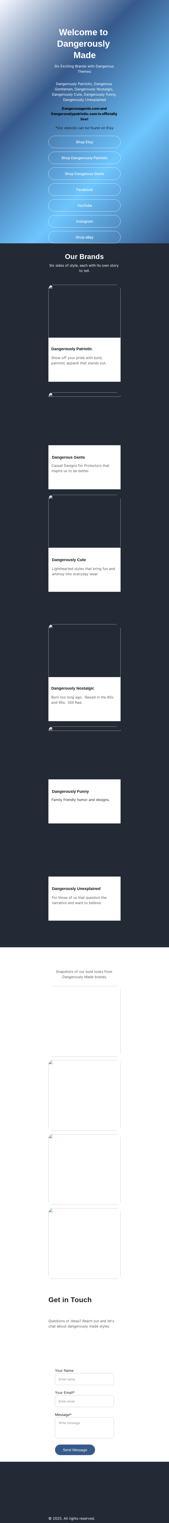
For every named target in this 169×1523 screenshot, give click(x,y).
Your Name (64, 1370)
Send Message (75, 1450)
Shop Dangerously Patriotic (84, 158)
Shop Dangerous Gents (84, 173)
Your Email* (65, 1392)
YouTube (84, 205)
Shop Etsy (84, 142)
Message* (63, 1414)
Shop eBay (85, 237)
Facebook (84, 189)
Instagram (84, 221)
